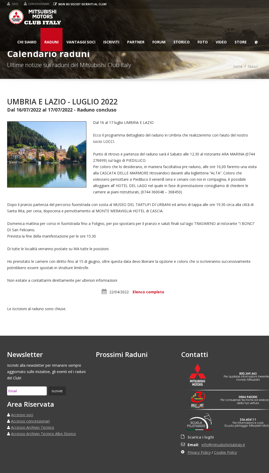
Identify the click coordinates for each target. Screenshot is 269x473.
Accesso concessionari (30, 421)
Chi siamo (27, 41)
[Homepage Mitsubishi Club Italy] (35, 18)
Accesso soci (22, 414)
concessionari (38, 4)
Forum (158, 41)
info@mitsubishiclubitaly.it (223, 444)
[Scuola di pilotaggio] (200, 422)
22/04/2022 (119, 291)
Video (221, 41)
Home (237, 66)
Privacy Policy (199, 452)
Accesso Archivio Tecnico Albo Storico (43, 433)
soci (14, 4)
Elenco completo (148, 291)
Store (241, 41)
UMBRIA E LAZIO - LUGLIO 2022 (62, 102)
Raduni (51, 41)
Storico (181, 41)
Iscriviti (111, 41)
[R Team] (200, 397)
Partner (135, 41)
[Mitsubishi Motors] (200, 375)
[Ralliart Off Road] (200, 406)
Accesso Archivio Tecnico (32, 427)
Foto (203, 41)
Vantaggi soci (80, 41)
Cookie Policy (225, 452)
